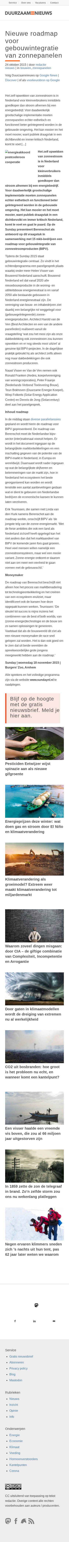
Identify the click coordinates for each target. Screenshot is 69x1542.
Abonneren (16, 1362)
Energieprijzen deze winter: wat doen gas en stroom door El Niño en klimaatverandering (34, 826)
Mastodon (15, 1380)
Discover (11, 80)
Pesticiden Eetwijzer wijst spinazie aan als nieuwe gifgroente (27, 769)
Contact (54, 2)
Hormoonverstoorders (23, 1458)
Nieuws (14, 1398)
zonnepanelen (41, 68)
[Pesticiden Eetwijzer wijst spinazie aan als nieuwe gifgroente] (34, 743)
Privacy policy (18, 1368)
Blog (12, 1374)
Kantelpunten (18, 1465)
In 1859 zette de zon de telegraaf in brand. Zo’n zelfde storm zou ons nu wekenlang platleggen (33, 1191)
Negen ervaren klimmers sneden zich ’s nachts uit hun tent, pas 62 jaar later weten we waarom (33, 1249)
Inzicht (13, 1404)
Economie (16, 1441)
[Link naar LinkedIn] (34, 1321)
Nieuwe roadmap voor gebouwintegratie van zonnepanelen (33, 44)
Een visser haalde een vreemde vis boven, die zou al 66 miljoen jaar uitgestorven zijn (33, 1133)
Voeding (14, 1453)
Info (11, 1416)
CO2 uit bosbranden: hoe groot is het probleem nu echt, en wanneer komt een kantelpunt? (32, 1072)
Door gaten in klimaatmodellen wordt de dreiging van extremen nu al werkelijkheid (33, 1014)
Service (13, 2)
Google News (48, 75)
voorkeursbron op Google (43, 80)
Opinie (13, 1410)
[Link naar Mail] (54, 1321)
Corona (14, 1470)
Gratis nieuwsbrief (21, 1356)
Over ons (26, 2)
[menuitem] (13, 3)
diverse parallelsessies (46, 419)
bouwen (25, 68)
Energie (14, 1435)
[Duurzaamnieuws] (28, 13)
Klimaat (14, 1447)
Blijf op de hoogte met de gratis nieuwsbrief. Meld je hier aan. (35, 707)
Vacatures (40, 2)
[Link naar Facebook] (15, 1321)
